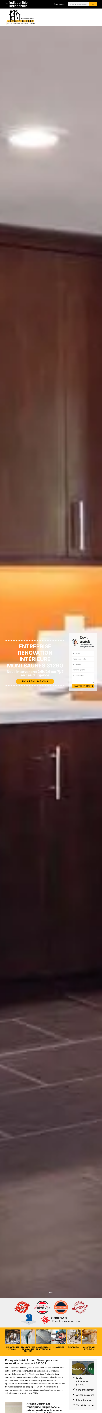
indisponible (18, 2)
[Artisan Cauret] (20, 17)
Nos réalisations (35, 681)
